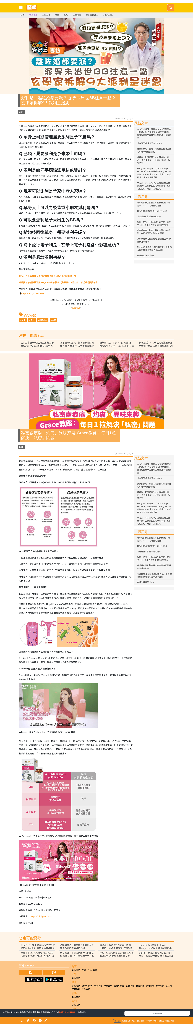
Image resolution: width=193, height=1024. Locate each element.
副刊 (66, 15)
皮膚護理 (76, 989)
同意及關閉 (157, 1013)
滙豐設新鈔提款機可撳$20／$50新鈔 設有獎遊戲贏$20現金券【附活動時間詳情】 (58, 282)
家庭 (21, 112)
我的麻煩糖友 (92, 15)
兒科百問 (150, 985)
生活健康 (98, 985)
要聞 (84, 969)
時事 (57, 15)
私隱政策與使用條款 (67, 1012)
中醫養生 (108, 985)
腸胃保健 (140, 985)
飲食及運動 (87, 985)
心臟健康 (130, 985)
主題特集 (46, 15)
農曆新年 (43, 320)
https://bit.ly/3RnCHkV (33, 293)
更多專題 (86, 989)
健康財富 (77, 15)
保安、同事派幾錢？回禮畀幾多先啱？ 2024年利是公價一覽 (48, 276)
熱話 (89, 969)
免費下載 (76, 308)
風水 (32, 320)
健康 (22, 15)
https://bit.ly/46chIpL (41, 916)
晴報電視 (33, 15)
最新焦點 (76, 969)
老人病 (169, 985)
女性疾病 (160, 985)
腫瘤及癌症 (119, 985)
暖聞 (95, 969)
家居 (23, 320)
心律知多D (108, 15)
